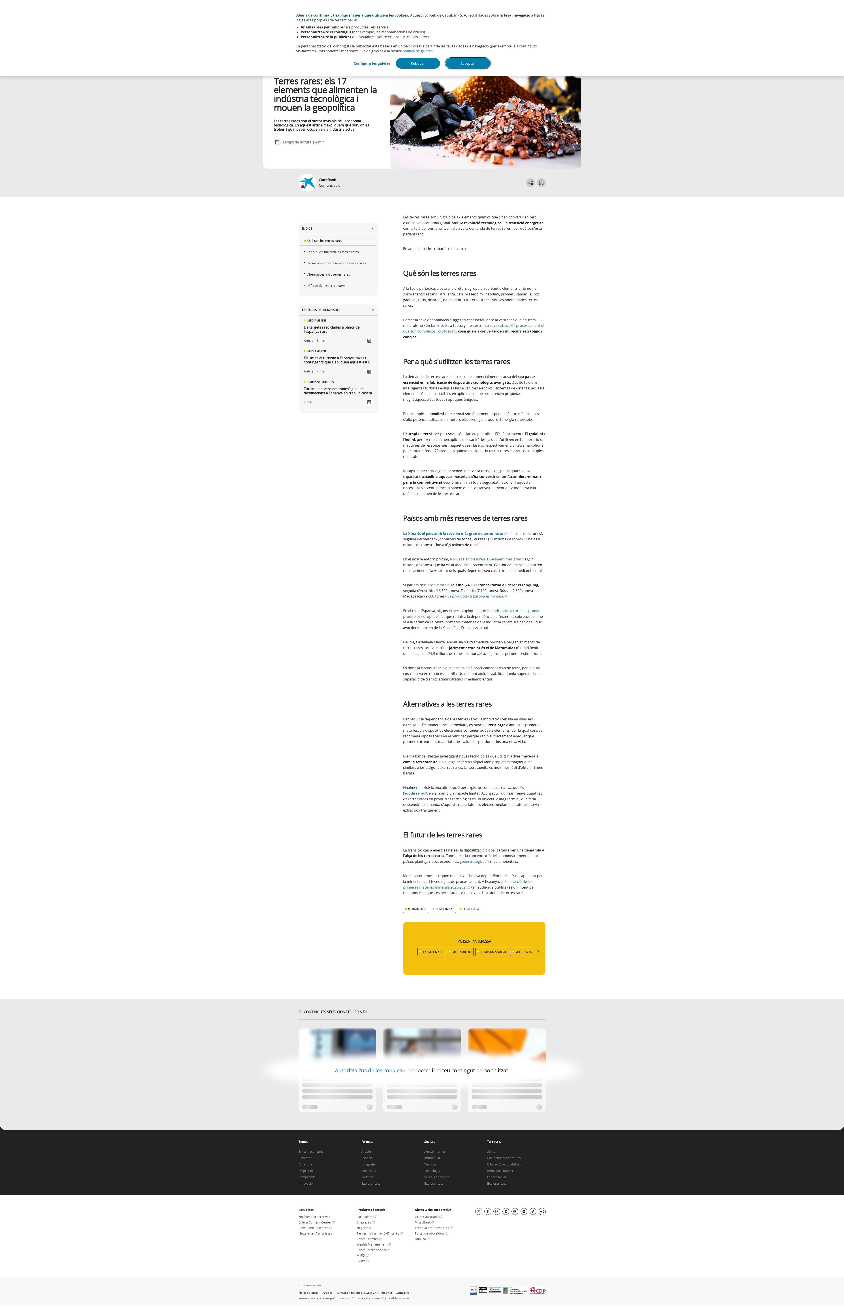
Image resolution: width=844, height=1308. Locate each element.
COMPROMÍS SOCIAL (493, 952)
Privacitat (346, 1298)
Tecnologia (432, 1171)
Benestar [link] (305, 1158)
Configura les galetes (372, 63)
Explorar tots (370, 1184)
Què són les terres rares (324, 241)
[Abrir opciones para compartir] (530, 182)
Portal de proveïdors (431, 1233)
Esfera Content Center (317, 1222)
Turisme (430, 1164)
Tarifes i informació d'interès (380, 1233)
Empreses (366, 1222)
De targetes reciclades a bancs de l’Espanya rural (332, 329)
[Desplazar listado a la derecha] (537, 952)
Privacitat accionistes (371, 1298)
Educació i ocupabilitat (504, 1164)
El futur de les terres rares (326, 286)
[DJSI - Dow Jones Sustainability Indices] (519, 1292)
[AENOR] (483, 1292)
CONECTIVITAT (445, 909)
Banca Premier (369, 1239)
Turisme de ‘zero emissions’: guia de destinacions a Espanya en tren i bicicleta (338, 391)
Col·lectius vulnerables (504, 1158)
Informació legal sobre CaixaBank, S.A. (357, 1292)
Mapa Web (386, 1292)
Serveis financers (436, 1177)
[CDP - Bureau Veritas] (538, 1292)
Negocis (364, 1228)
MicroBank (424, 1222)
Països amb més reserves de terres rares (337, 263)
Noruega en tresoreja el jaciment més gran (487, 559)
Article (366, 1152)
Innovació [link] (306, 1184)
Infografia (368, 1164)
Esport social (496, 1177)
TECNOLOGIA (470, 909)
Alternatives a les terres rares (328, 274)
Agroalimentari (435, 1152)
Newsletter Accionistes (315, 1233)
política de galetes (418, 51)
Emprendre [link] (307, 1171)
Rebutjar (418, 63)
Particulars (366, 1217)
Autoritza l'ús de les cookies (370, 1070)
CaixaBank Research (315, 1228)
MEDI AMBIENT (417, 909)
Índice (307, 228)
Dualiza (422, 1239)
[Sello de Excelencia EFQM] (505, 1292)
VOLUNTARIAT (524, 952)
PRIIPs (363, 1261)
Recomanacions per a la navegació (317, 1298)
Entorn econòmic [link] (311, 1152)
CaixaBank (327, 179)
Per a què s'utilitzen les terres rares (333, 252)
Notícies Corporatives (314, 1217)
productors (438, 585)
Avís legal (328, 1292)
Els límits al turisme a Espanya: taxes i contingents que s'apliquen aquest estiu (337, 360)
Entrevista (368, 1171)
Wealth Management (374, 1244)
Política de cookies (308, 1292)
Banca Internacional (373, 1250)
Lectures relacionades (321, 310)
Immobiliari (432, 1158)
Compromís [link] (307, 1177)
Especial (367, 1158)
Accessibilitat (403, 1292)
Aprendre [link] (306, 1164)
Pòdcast (367, 1177)
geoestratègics (473, 861)
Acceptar (468, 63)
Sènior (492, 1152)
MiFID (362, 1255)
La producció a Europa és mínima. (477, 596)
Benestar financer (500, 1171)
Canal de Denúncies (398, 1298)
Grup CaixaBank (428, 1217)
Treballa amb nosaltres (434, 1228)
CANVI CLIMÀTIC (433, 952)
